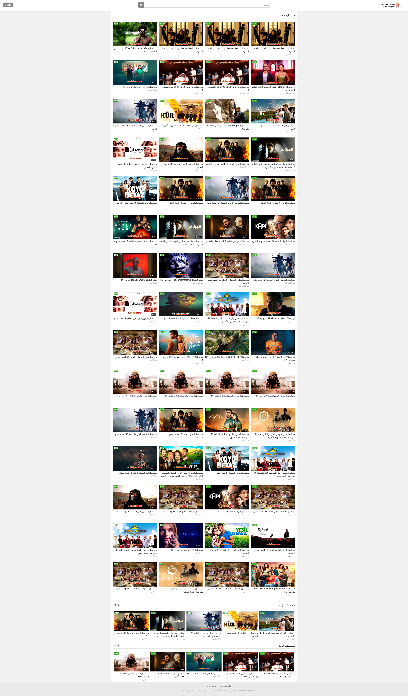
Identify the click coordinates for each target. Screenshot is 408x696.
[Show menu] (402, 6)
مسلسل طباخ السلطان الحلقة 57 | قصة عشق (182, 511)
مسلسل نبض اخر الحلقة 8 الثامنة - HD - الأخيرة (227, 241)
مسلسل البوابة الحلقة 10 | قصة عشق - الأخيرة (273, 241)
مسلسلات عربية (287, 645)
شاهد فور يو (211, 686)
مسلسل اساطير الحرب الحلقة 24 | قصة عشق (274, 280)
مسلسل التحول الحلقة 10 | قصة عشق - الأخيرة (227, 164)
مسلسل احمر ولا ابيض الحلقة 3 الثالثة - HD (229, 395)
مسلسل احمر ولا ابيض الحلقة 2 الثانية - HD (183, 395)
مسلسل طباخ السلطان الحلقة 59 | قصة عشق (136, 357)
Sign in (8, 5)
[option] (277, 626)
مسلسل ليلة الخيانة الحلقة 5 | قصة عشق (138, 473)
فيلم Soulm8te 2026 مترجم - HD (187, 550)
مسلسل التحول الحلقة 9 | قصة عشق (278, 203)
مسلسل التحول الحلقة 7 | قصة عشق (186, 434)
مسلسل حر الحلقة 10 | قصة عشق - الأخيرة (183, 125)
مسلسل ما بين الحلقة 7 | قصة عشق (232, 473)
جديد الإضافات (287, 15)
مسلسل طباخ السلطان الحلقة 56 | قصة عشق (228, 588)
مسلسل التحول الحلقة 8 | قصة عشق (186, 203)
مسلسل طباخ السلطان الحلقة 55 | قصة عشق (136, 588)
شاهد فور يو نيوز (225, 686)
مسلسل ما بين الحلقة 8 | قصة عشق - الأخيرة (136, 203)
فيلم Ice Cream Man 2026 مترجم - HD (138, 280)
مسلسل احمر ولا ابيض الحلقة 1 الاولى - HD (137, 395)
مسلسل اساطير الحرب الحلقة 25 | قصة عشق (228, 203)
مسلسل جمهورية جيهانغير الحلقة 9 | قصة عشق (135, 318)
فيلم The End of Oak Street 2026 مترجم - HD (227, 357)
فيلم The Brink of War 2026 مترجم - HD (275, 318)
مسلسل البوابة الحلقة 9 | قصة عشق (232, 511)
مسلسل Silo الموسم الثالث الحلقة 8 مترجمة (182, 318)
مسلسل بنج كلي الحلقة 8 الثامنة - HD (139, 87)
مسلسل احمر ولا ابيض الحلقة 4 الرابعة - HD (275, 395)
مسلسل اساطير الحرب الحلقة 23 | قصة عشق (135, 434)
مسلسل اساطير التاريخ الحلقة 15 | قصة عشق (136, 511)
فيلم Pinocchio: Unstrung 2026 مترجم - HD (181, 280)
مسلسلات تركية (287, 605)
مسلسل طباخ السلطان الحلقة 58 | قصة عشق (274, 511)
